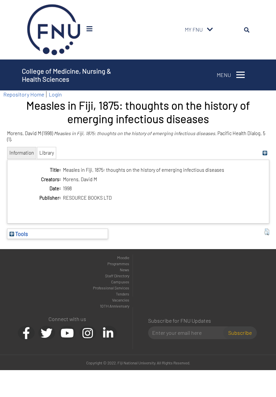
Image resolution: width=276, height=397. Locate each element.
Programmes (118, 263)
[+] (265, 152)
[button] (266, 232)
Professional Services (111, 287)
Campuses (120, 281)
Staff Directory (117, 275)
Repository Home (23, 94)
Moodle (123, 257)
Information (21, 153)
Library (46, 153)
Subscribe (240, 332)
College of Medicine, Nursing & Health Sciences (66, 75)
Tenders (122, 293)
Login (55, 94)
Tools (21, 233)
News (124, 269)
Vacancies (120, 299)
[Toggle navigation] (210, 30)
